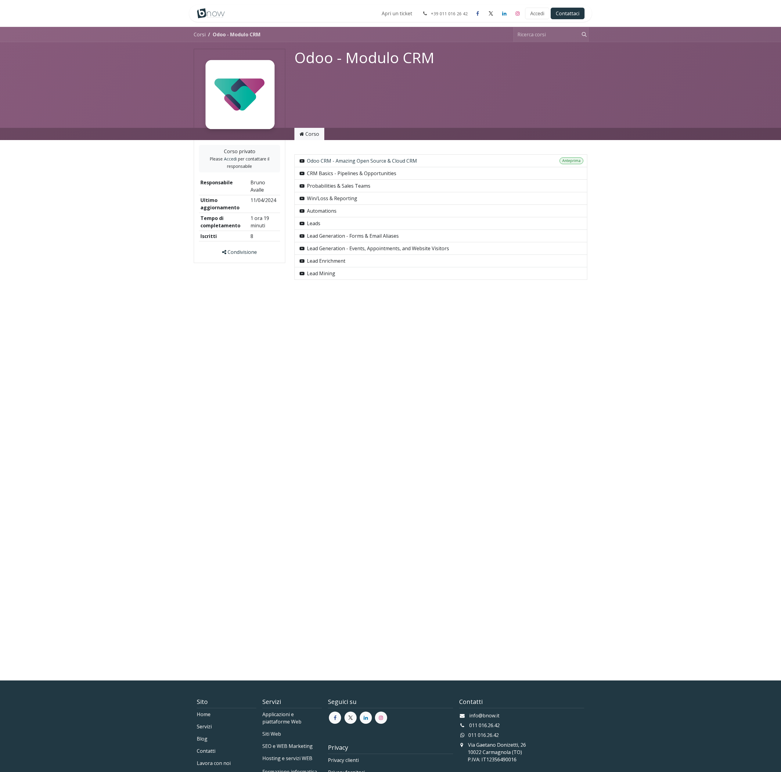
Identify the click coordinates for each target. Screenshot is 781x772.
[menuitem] (397, 13)
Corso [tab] (311, 134)
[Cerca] (582, 34)
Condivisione (241, 252)
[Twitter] (350, 718)
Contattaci (567, 13)
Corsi (200, 34)
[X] (491, 13)
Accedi (537, 13)
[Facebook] (477, 13)
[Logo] (210, 13)
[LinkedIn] (504, 13)
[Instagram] (518, 13)
